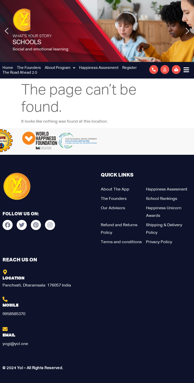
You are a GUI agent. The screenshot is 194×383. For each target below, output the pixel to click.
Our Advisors (113, 208)
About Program (57, 68)
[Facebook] (8, 225)
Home (8, 68)
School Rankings (161, 199)
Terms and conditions (121, 242)
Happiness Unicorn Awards (163, 212)
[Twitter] (22, 225)
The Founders (29, 68)
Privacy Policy (159, 242)
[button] (7, 31)
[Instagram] (50, 225)
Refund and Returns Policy (119, 229)
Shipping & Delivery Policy (164, 229)
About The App (115, 189)
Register (129, 68)
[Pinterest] (36, 225)
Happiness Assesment (98, 68)
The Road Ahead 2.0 (20, 72)
